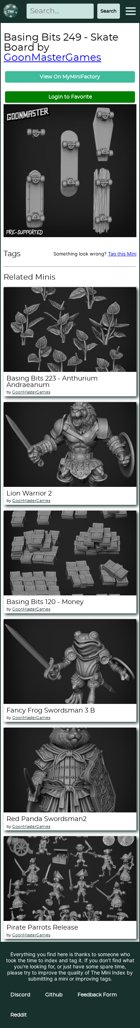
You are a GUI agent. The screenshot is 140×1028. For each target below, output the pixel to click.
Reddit (18, 1015)
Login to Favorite (70, 97)
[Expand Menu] (131, 11)
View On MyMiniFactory (70, 76)
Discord (20, 994)
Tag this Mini (122, 254)
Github (53, 994)
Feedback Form (97, 994)
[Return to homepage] (12, 11)
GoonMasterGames (52, 58)
